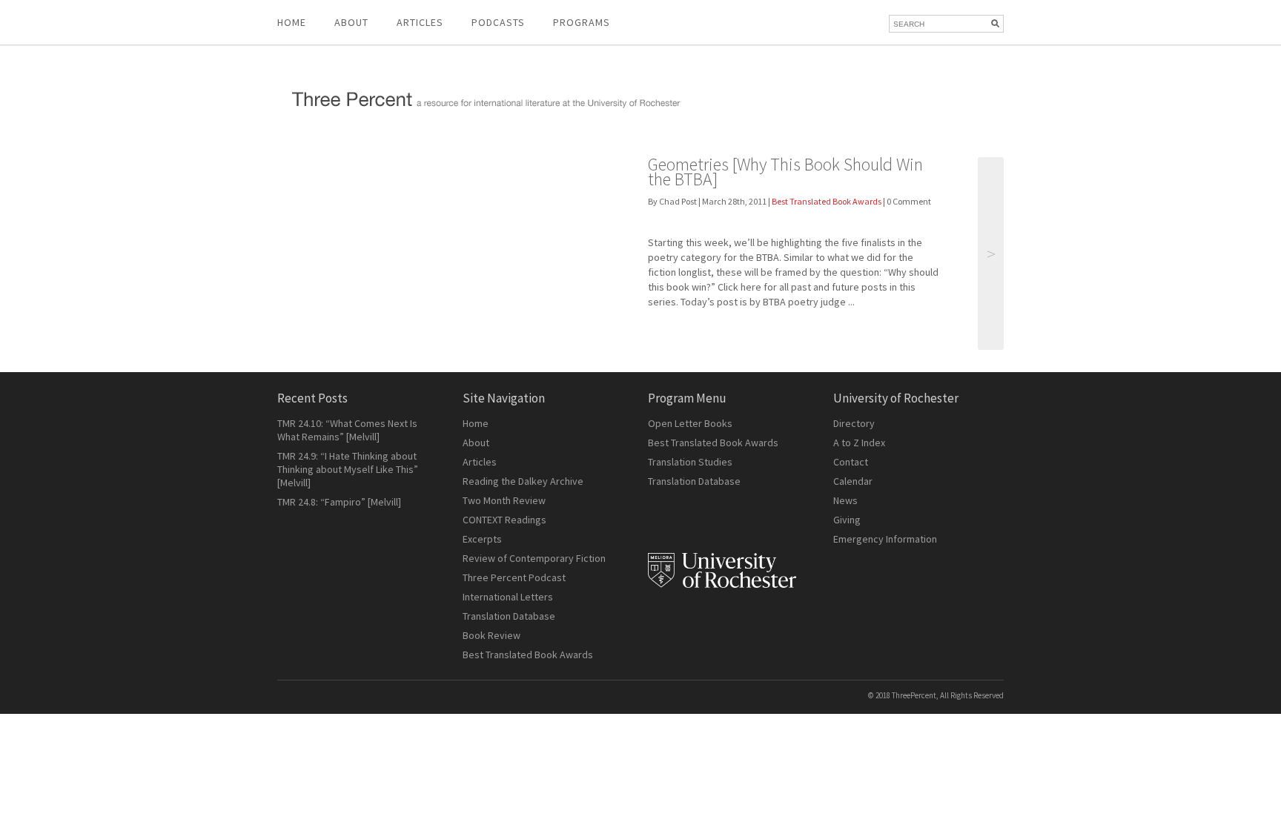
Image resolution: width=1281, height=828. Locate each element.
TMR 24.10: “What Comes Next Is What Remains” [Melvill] (347, 430)
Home (291, 22)
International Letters (508, 596)
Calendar (853, 481)
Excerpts (482, 539)
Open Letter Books (690, 423)
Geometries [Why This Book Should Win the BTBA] (785, 172)
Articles (480, 461)
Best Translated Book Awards (826, 201)
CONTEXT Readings (504, 519)
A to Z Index (859, 442)
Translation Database (509, 616)
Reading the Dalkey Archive (523, 481)
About (351, 22)
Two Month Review (504, 500)
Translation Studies (690, 461)
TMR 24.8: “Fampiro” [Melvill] (339, 502)
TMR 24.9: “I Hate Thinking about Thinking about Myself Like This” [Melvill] (347, 469)
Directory (854, 423)
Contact (850, 461)
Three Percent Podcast (514, 577)
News (845, 500)
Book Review (491, 635)
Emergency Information (885, 539)
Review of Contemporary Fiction (534, 558)
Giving (847, 519)
